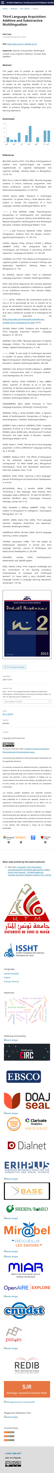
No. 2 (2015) (24, 8)
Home (5, 8)
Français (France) (11, 981)
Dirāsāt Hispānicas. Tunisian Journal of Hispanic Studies (30, 2)
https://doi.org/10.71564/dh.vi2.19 (22, 44)
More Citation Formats (13, 701)
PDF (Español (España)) (15, 667)
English (7, 977)
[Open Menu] (2, 2)
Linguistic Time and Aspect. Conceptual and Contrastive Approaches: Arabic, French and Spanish (29, 870)
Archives (14, 8)
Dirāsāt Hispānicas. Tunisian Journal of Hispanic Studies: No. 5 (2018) (29, 873)
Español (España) (11, 973)
